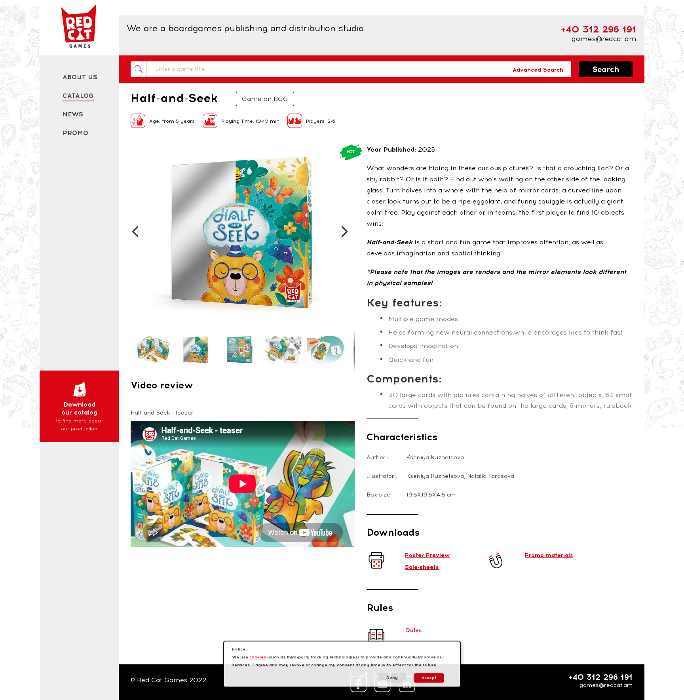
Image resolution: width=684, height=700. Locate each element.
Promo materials (549, 555)
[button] (137, 151)
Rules (414, 630)
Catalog (78, 95)
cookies (257, 657)
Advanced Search (538, 70)
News (73, 114)
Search (606, 69)
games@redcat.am (604, 39)
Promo (75, 133)
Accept (429, 677)
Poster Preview (427, 555)
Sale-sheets (422, 567)
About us (80, 77)
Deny (392, 677)
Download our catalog (79, 416)
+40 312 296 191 (600, 677)
